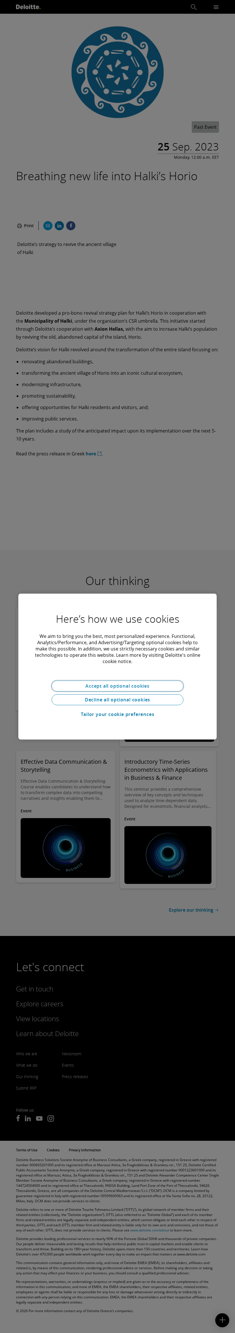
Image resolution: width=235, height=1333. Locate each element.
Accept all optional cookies (117, 686)
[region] (117, 666)
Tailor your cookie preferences (117, 714)
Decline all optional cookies (117, 700)
